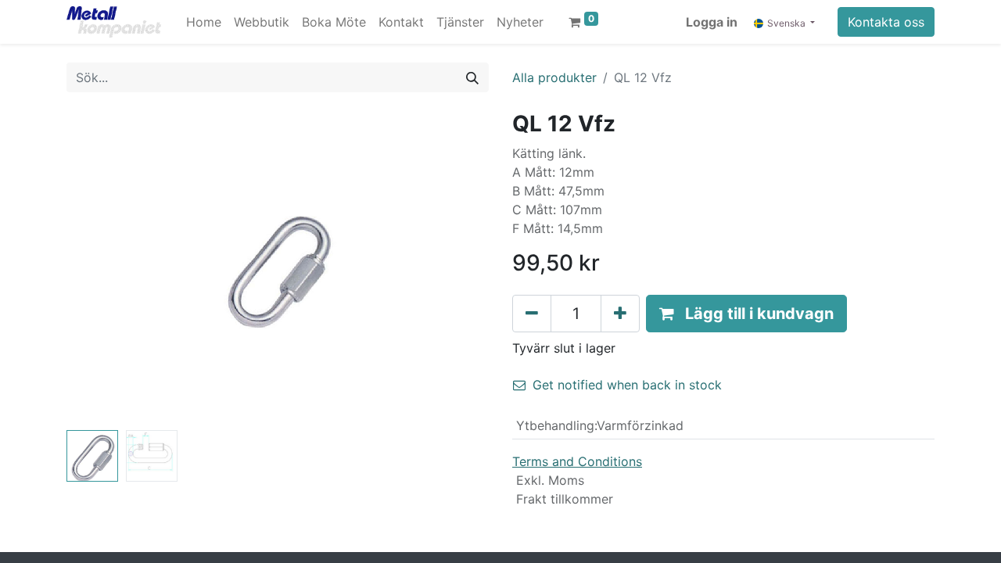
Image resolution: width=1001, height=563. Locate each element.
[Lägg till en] (620, 313)
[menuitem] (204, 22)
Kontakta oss (886, 22)
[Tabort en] (531, 313)
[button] (98, 267)
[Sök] (472, 77)
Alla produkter (554, 77)
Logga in (711, 22)
